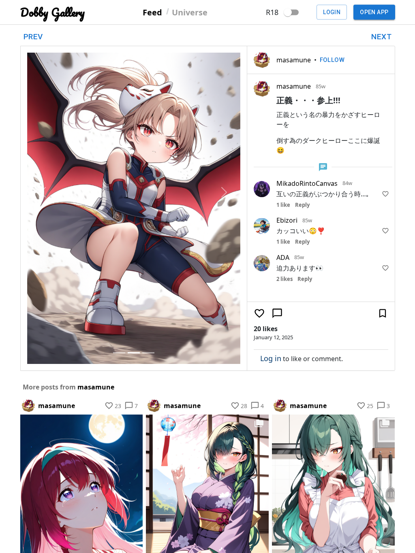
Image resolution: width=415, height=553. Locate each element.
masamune (293, 59)
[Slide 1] (119, 352)
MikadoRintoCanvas (307, 183)
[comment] (277, 313)
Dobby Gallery (52, 12)
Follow (332, 60)
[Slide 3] (148, 352)
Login (331, 12)
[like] (385, 194)
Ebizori (286, 220)
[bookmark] (382, 313)
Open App (374, 12)
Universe (190, 11)
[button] (43, 192)
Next (381, 36)
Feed (152, 11)
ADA (282, 257)
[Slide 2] (134, 352)
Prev (33, 36)
